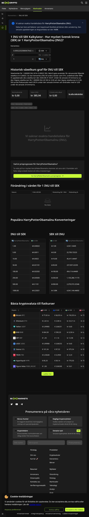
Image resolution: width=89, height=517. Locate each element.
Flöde (4, 8)
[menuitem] (3, 13)
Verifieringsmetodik (37, 485)
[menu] (3, 20)
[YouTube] (16, 404)
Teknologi (53, 485)
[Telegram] (21, 404)
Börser (52, 462)
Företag (53, 478)
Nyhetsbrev (13, 8)
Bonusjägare (25, 8)
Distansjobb (35, 478)
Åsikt (51, 493)
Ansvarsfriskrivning (53, 513)
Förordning (54, 474)
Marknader (37, 8)
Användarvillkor (23, 513)
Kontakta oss (35, 482)
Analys (52, 489)
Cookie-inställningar (70, 513)
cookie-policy (35, 504)
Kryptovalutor (55, 455)
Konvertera (12, 15)
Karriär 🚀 (34, 459)
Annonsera (49, 8)
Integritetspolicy (37, 513)
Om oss (33, 455)
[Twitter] (11, 404)
